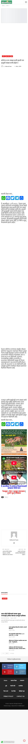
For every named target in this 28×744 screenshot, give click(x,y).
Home (5, 680)
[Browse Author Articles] (14, 535)
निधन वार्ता (6, 691)
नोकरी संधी (12, 686)
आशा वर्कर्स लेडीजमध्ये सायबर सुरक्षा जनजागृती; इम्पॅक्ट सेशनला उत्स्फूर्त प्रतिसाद (13, 615)
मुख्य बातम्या (8, 56)
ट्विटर (11, 491)
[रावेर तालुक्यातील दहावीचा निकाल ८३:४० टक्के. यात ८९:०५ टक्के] (4, 635)
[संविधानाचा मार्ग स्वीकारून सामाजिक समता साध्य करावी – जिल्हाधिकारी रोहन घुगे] (4, 642)
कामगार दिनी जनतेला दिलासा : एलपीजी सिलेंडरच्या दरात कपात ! (8, 553)
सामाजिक (21, 686)
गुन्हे (6, 686)
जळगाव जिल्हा (4, 598)
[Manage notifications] (24, 740)
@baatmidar (17, 659)
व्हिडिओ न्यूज (22, 691)
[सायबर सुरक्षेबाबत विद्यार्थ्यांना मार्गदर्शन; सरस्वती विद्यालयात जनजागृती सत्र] (4, 628)
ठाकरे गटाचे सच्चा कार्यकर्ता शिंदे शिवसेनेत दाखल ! (20, 553)
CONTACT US (20, 696)
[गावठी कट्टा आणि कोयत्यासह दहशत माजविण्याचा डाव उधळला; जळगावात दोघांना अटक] (4, 648)
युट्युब (16, 491)
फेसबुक (5, 491)
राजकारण (22, 680)
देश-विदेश (13, 691)
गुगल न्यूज (10, 493)
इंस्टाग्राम (22, 491)
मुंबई (11, 56)
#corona (6, 497)
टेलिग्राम (18, 493)
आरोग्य (3, 56)
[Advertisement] (14, 39)
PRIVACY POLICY (8, 696)
